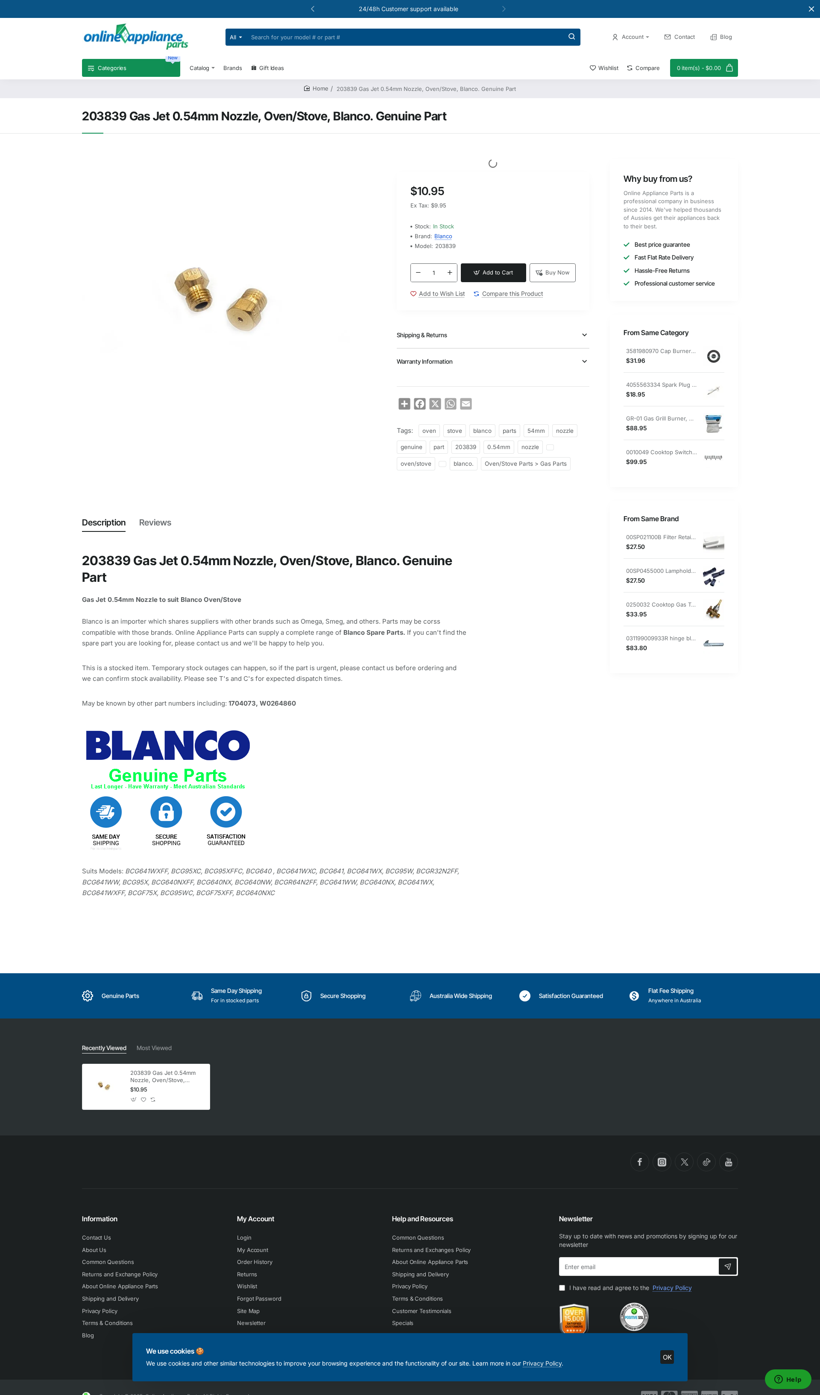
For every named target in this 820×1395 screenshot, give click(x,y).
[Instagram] (662, 1162)
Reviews (155, 522)
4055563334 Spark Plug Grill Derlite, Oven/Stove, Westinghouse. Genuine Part (661, 385)
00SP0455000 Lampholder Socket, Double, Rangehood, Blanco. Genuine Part (661, 571)
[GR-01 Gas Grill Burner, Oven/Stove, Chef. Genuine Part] (713, 424)
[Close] (811, 9)
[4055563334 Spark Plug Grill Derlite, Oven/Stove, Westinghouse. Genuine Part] (713, 390)
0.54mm (498, 447)
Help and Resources (422, 1218)
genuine (411, 447)
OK (667, 1357)
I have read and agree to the (630, 1287)
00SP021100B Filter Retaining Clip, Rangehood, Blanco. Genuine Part (661, 537)
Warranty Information (425, 361)
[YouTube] (728, 1162)
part (438, 447)
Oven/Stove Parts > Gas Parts (526, 463)
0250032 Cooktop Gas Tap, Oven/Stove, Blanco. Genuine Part (661, 604)
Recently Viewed (104, 1047)
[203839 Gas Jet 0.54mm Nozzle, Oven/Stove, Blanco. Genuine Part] (105, 1087)
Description (104, 522)
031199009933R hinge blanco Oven (661, 638)
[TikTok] (706, 1162)
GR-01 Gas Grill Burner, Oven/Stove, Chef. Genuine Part (661, 418)
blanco (482, 430)
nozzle (565, 430)
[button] (312, 8)
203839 (465, 447)
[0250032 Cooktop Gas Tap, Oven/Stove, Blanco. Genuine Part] (713, 610)
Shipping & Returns (422, 335)
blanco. (464, 463)
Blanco (443, 236)
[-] (418, 273)
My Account (255, 1218)
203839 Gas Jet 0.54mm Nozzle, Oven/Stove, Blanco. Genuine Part (163, 1076)
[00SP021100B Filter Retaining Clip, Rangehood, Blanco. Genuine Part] (713, 542)
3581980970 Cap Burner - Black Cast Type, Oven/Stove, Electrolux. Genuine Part (661, 351)
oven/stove (416, 463)
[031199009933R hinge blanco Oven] (713, 643)
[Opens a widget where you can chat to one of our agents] (787, 1380)
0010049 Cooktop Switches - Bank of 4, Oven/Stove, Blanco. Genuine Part (661, 452)
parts (509, 430)
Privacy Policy (542, 1363)
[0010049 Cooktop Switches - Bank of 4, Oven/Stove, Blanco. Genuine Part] (713, 457)
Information (99, 1218)
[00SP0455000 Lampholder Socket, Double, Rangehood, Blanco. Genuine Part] (713, 576)
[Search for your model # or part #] (571, 37)
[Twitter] (684, 1162)
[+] (449, 273)
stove (454, 430)
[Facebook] (639, 1162)
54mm (536, 430)
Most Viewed (154, 1047)
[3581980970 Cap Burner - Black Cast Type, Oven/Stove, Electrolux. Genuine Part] (713, 356)
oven (429, 430)
